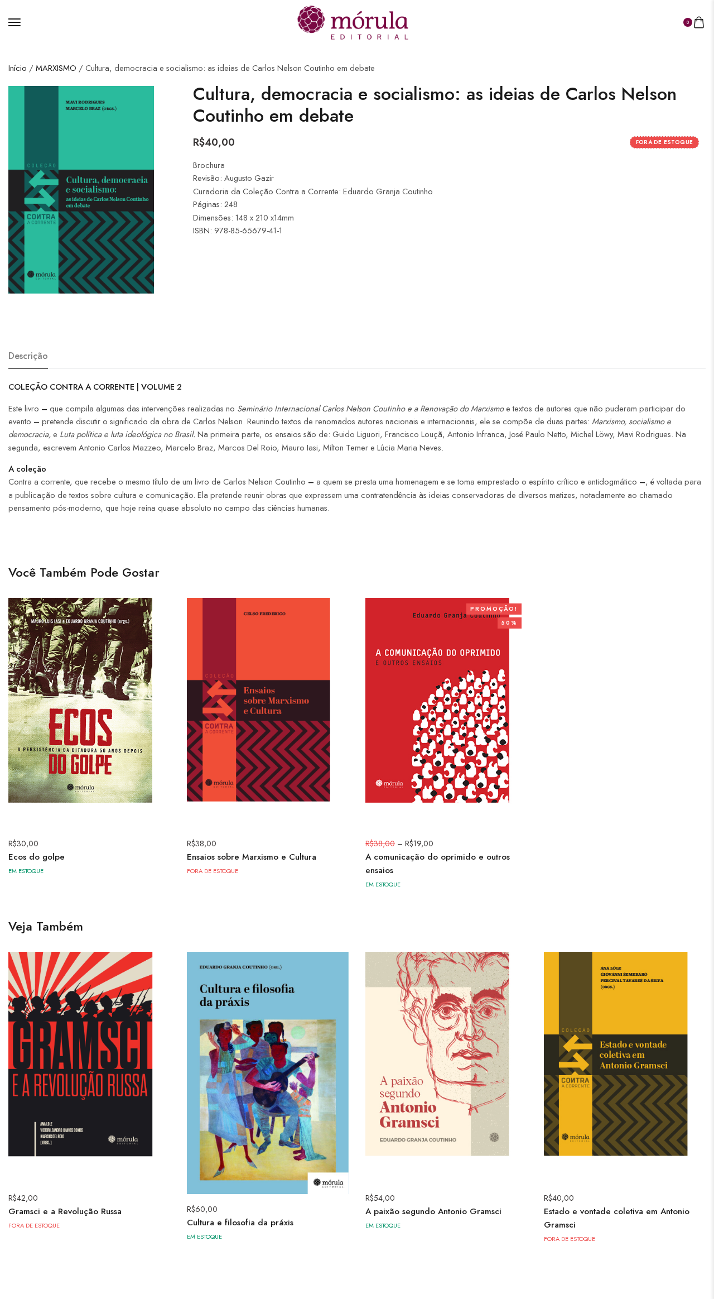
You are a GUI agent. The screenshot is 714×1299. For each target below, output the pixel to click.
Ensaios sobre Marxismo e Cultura (251, 857)
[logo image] (352, 21)
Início (17, 68)
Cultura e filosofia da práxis (240, 1222)
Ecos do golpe (36, 857)
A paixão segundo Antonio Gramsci (433, 1211)
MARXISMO (56, 68)
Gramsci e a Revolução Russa (65, 1211)
